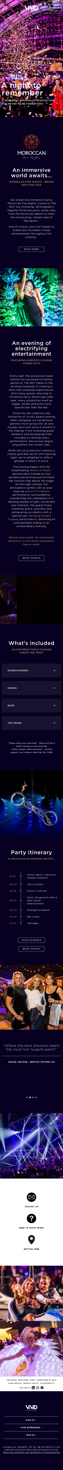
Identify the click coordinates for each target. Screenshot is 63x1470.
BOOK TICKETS (32, 949)
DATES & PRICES (31, 940)
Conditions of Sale (46, 1380)
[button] (27, 1097)
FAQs (32, 1380)
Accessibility (47, 1383)
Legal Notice (15, 1383)
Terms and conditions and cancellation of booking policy (31, 1452)
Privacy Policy (31, 1383)
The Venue (11, 1380)
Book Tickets (52, 9)
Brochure (23, 1380)
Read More (31, 249)
